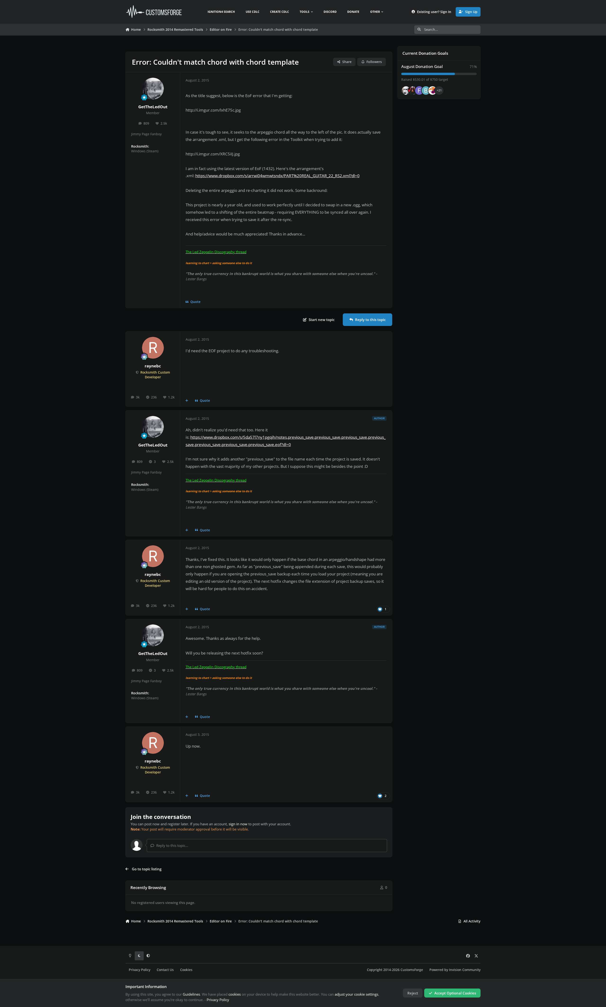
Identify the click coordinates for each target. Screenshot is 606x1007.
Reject (412, 993)
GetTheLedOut (152, 106)
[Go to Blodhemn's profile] (426, 90)
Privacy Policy (139, 970)
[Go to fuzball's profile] (419, 90)
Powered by (455, 970)
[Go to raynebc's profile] (153, 348)
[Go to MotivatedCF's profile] (432, 90)
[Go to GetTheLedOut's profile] (153, 88)
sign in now (238, 824)
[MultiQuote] (187, 401)
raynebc (153, 366)
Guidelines (191, 994)
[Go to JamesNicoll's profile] (412, 90)
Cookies (186, 970)
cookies (234, 994)
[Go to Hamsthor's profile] (406, 90)
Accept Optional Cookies (455, 993)
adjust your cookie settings (356, 994)
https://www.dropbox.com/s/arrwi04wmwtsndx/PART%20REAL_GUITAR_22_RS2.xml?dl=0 (277, 175)
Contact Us (165, 970)
